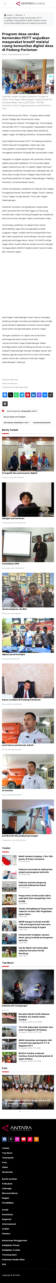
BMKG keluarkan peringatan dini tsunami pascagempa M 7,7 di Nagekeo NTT (35, 1043)
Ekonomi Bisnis (10, 1193)
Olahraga (6, 1188)
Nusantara (7, 1172)
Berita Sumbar (9, 1179)
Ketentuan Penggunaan (14, 1240)
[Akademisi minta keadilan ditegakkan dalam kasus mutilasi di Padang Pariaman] (28, 680)
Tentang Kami (9, 1255)
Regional (6, 1219)
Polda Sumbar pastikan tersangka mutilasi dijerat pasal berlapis (25, 653)
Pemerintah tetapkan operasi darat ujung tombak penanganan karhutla (36, 938)
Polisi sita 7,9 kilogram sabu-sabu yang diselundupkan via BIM (23, 607)
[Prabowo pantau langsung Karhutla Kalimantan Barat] (9, 886)
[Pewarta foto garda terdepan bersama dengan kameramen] (28, 499)
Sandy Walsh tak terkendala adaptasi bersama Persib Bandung (33, 951)
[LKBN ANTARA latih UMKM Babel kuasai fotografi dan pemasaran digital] (28, 454)
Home (9, 15)
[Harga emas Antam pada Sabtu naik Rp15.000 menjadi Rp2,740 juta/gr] (9, 899)
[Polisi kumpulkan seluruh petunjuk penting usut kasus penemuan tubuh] (28, 726)
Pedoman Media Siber (13, 1259)
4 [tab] (32, 1111)
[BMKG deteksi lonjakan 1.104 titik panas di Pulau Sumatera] (9, 860)
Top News (8, 963)
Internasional (9, 1224)
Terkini (6, 848)
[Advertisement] (28, 285)
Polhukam (7, 1184)
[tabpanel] (28, 1092)
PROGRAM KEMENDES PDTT (17, 423)
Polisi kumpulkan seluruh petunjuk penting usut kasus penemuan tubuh (25, 743)
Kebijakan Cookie (11, 1250)
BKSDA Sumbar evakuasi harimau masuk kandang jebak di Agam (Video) (36, 1056)
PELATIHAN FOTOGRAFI (15, 417)
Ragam (5, 1198)
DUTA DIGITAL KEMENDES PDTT (22, 411)
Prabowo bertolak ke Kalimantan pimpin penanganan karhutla (35, 871)
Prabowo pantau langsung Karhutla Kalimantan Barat (32, 884)
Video (5, 1167)
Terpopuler (8, 1157)
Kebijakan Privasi (10, 1245)
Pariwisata (7, 1214)
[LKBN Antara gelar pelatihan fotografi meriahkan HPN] (28, 544)
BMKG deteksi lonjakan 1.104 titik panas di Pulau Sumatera (36, 857)
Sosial (5, 1210)
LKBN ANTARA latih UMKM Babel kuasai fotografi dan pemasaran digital (23, 471)
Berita (19, 15)
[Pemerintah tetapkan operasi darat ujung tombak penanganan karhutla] (9, 938)
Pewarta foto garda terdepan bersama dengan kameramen (23, 517)
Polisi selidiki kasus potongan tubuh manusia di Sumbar (27, 789)
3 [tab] (28, 1111)
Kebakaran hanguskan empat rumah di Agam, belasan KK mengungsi (27, 1004)
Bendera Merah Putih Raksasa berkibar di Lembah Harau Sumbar (34, 1017)
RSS (4, 1264)
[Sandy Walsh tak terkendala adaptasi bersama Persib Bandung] (9, 951)
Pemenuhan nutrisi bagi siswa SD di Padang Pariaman (28, 1102)
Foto (4, 1068)
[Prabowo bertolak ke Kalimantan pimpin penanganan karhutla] (9, 873)
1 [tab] (19, 1111)
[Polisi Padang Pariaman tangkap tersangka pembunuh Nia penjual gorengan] (28, 816)
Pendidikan (8, 1203)
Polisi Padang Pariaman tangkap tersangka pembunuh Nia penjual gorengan (26, 834)
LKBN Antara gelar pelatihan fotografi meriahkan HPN (22, 562)
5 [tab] (36, 1111)
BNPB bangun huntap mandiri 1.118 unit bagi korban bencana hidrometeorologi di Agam (34, 925)
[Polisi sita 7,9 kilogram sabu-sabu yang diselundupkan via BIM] (28, 590)
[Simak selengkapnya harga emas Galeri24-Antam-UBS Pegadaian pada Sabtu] (9, 912)
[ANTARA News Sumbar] (31, 3)
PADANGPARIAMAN (42, 423)
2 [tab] (24, 1111)
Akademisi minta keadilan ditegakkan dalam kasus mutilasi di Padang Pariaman (26, 698)
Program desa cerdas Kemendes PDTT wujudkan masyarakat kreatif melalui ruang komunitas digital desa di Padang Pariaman (25, 20)
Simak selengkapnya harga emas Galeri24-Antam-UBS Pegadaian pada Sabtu (36, 911)
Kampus (6, 1233)
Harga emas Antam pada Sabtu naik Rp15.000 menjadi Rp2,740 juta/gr (35, 898)
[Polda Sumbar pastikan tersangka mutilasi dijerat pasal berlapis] (28, 635)
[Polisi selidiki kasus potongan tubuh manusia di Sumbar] (28, 771)
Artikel (5, 1229)
